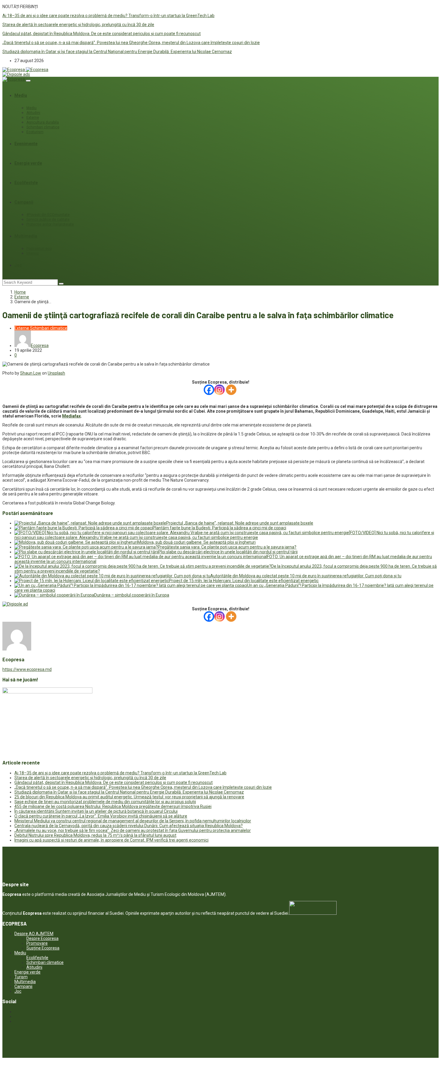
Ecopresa (40, 345)
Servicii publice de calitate (48, 219)
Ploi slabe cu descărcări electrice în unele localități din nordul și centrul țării (228, 551)
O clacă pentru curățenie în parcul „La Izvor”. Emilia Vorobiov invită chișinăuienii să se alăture (100, 816)
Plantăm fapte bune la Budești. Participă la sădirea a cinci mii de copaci (219, 527)
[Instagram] (219, 389)
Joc (18, 265)
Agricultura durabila (42, 122)
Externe (32, 117)
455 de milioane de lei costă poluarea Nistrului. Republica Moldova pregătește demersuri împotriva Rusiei (113, 806)
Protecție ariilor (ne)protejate (50, 224)
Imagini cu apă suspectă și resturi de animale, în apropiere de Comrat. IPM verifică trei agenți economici (111, 840)
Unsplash (56, 373)
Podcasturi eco (39, 249)
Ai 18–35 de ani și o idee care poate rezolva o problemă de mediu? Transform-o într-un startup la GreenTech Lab (108, 15)
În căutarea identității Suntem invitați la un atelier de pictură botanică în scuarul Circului (96, 811)
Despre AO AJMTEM (33, 933)
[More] (231, 389)
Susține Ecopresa (42, 948)
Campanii (23, 202)
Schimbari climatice (42, 127)
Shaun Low (30, 373)
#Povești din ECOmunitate (48, 215)
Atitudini (33, 113)
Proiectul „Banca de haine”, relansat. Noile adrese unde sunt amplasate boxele (239, 523)
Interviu (32, 253)
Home (20, 292)
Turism (21, 976)
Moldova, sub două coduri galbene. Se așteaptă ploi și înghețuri (196, 542)
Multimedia (25, 236)
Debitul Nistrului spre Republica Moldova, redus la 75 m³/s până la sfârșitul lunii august (95, 835)
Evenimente (26, 143)
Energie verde (28, 163)
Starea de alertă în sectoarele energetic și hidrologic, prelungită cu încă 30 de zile (78, 24)
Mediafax (71, 416)
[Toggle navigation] (28, 81)
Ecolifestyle (26, 182)
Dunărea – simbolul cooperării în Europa (131, 595)
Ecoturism (35, 132)
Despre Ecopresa (42, 938)
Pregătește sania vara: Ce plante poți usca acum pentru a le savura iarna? (227, 547)
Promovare (37, 943)
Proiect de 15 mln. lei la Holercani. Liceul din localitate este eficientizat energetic (244, 580)
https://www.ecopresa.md (27, 669)
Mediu (20, 95)
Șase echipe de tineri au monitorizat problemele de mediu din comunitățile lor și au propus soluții (105, 801)
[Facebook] (209, 389)
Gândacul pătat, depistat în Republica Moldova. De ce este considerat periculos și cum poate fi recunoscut (101, 33)
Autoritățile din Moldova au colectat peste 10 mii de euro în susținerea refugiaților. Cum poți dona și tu (305, 575)
